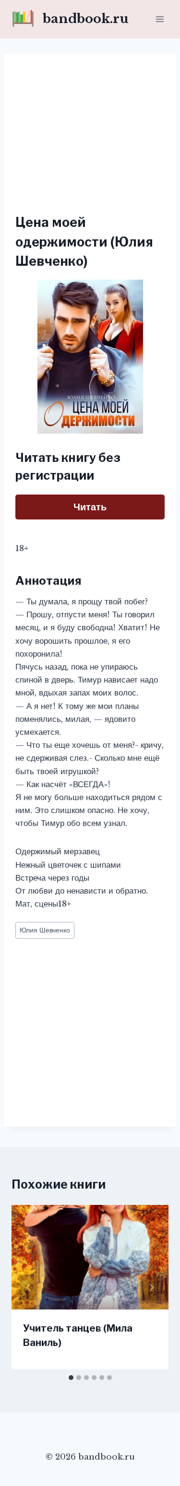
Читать (90, 507)
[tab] (71, 1377)
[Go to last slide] (28, 1287)
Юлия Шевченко (45, 930)
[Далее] (151, 1287)
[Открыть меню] (159, 19)
